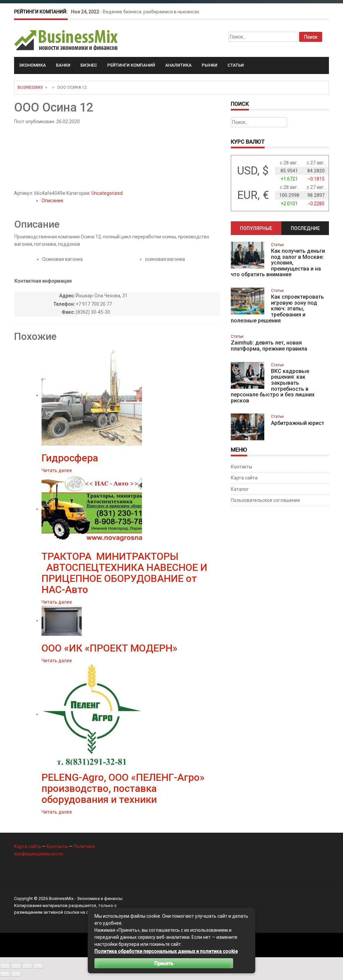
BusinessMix (30, 87)
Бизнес (88, 65)
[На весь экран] (16, 966)
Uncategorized (107, 193)
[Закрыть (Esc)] (38, 966)
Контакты (241, 466)
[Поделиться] (27, 966)
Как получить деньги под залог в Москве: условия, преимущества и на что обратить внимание (278, 263)
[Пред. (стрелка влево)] (5, 974)
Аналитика (178, 65)
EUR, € (253, 195)
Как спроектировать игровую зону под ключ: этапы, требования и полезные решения (277, 308)
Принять (164, 963)
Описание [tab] (52, 200)
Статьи (235, 65)
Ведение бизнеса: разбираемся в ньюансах (151, 11)
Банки (63, 65)
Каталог (240, 489)
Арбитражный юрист (297, 423)
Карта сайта (244, 477)
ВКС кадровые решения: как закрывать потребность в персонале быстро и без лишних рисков (273, 386)
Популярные (256, 228)
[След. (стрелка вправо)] (16, 974)
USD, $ (253, 170)
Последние (305, 228)
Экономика (32, 65)
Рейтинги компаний (131, 65)
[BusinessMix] (66, 40)
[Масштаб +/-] (5, 966)
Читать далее (57, 470)
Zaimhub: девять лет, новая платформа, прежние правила (269, 346)
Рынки (209, 65)
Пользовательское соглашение (265, 500)
